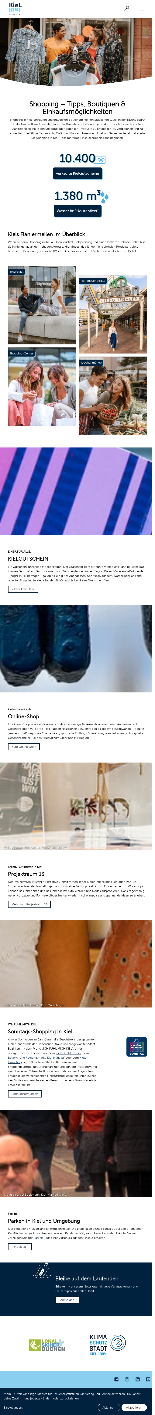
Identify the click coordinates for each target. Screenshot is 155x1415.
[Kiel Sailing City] (15, 9)
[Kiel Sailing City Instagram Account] (127, 1379)
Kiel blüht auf (56, 1057)
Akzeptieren (134, 1407)
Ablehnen (108, 1407)
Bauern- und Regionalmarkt (27, 1057)
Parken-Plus (42, 1237)
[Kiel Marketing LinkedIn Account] (137, 1379)
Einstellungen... (14, 1407)
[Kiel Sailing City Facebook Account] (116, 1379)
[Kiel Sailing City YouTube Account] (148, 1379)
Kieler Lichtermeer (68, 1053)
